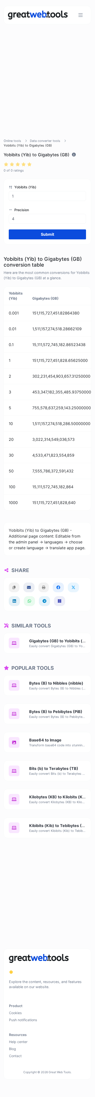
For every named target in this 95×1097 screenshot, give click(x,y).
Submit (47, 234)
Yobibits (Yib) (24, 187)
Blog (12, 1049)
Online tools (12, 141)
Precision (21, 210)
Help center (18, 1042)
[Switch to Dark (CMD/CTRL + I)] (11, 972)
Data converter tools (45, 141)
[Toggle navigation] (80, 15)
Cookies (15, 1013)
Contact (15, 1056)
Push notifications (23, 1020)
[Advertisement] (47, 87)
